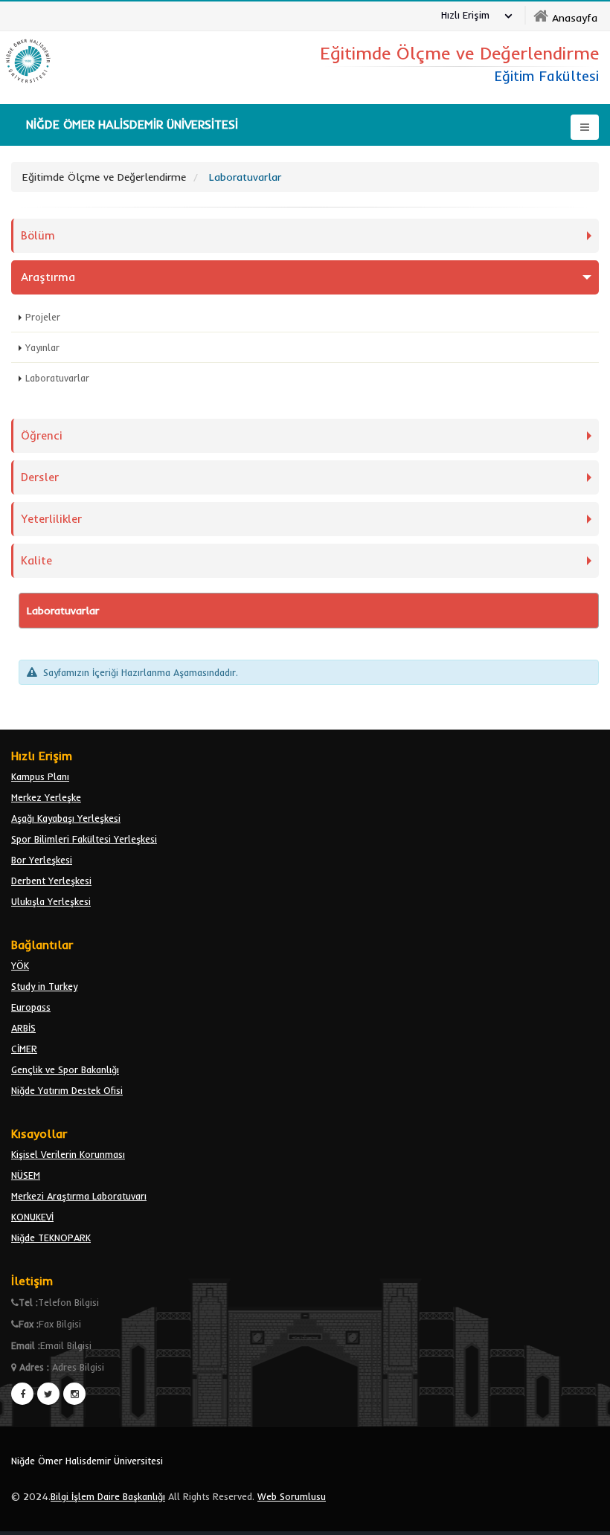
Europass (31, 1007)
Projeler (42, 317)
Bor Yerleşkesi (41, 860)
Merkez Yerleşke (46, 797)
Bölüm (38, 235)
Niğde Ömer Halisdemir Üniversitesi (87, 1461)
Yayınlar (42, 347)
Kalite (36, 560)
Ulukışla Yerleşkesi (51, 901)
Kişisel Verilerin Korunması (68, 1154)
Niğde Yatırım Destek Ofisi (67, 1090)
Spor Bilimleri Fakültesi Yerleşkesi (84, 839)
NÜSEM (25, 1175)
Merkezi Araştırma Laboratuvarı (79, 1196)
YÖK (20, 965)
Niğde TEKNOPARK (51, 1237)
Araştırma (48, 277)
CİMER (24, 1049)
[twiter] (48, 1394)
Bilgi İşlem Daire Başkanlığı (108, 1496)
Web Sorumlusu (291, 1496)
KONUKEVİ (32, 1217)
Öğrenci (41, 435)
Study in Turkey (44, 986)
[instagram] (74, 1394)
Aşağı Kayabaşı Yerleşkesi (66, 818)
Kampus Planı (40, 776)
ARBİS (23, 1028)
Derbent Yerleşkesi (51, 880)
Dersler (40, 477)
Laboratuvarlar (57, 378)
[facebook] (22, 1394)
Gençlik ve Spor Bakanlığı (65, 1069)
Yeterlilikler (51, 519)
